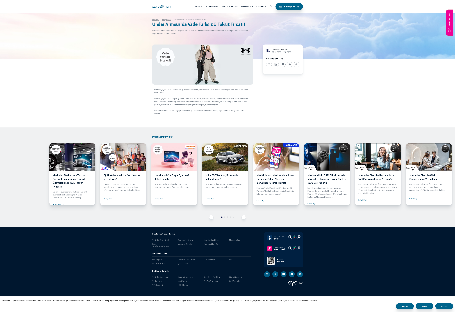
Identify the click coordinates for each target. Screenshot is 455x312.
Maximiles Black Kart (211, 244)
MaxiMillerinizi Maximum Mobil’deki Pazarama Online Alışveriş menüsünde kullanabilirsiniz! (275, 179)
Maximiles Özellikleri (185, 244)
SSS (230, 260)
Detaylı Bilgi (57, 205)
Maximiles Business (230, 6)
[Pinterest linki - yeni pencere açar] (300, 274)
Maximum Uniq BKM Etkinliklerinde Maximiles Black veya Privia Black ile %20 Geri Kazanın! (326, 179)
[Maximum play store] (294, 248)
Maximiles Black (212, 6)
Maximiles (198, 6)
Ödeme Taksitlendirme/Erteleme (161, 245)
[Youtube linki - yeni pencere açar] (292, 274)
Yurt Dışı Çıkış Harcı (211, 281)
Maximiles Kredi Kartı (211, 240)
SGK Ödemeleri (234, 281)
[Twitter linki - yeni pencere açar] (267, 274)
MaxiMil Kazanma (235, 277)
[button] (161, 6)
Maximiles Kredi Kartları (186, 260)
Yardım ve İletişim (158, 264)
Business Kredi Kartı (185, 240)
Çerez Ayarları (183, 264)
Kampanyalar (261, 6)
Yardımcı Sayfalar (160, 253)
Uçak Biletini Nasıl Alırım (212, 277)
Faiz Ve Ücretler (209, 260)
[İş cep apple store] (290, 237)
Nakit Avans (182, 281)
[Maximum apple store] (290, 248)
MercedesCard (247, 6)
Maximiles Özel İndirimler (161, 240)
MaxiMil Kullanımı (158, 281)
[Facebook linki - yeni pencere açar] (284, 274)
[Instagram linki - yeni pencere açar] (275, 274)
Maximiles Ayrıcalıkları (160, 277)
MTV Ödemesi (157, 285)
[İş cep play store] (294, 237)
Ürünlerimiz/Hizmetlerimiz (163, 234)
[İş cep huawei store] (299, 237)
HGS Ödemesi (183, 285)
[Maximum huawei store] (299, 248)
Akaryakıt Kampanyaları (186, 277)
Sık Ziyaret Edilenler (160, 271)
